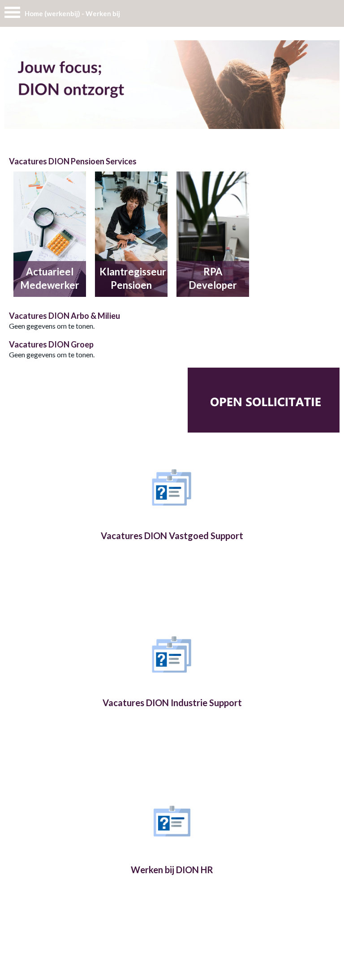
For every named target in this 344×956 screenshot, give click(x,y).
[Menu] (12, 14)
